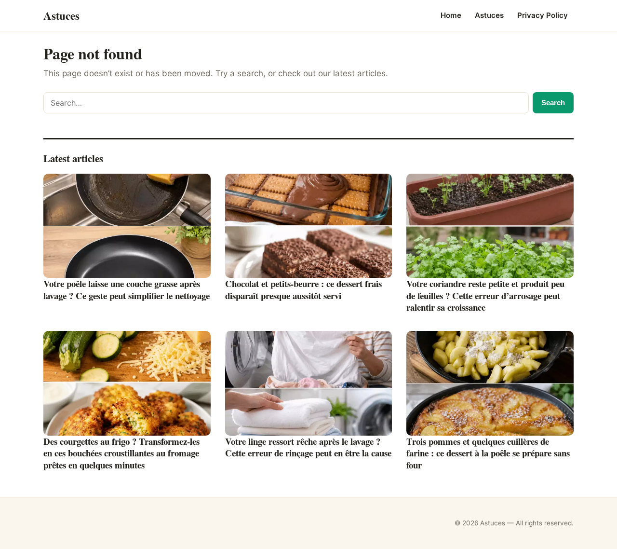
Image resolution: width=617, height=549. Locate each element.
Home (451, 15)
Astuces (489, 15)
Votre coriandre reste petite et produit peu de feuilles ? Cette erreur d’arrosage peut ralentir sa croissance (485, 295)
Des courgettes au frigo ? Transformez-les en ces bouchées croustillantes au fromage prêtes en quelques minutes (121, 453)
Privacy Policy (542, 15)
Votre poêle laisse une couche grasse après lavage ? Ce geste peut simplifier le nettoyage (126, 289)
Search (553, 102)
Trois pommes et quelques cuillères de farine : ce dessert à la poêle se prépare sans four (488, 453)
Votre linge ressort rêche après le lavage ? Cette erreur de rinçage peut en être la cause (308, 447)
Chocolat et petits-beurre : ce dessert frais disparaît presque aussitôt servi (303, 289)
